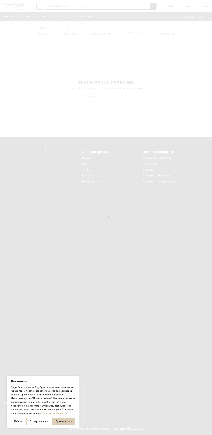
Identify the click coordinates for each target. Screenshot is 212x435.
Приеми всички (63, 421)
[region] (43, 402)
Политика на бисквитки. (54, 413)
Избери (18, 421)
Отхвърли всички (39, 421)
